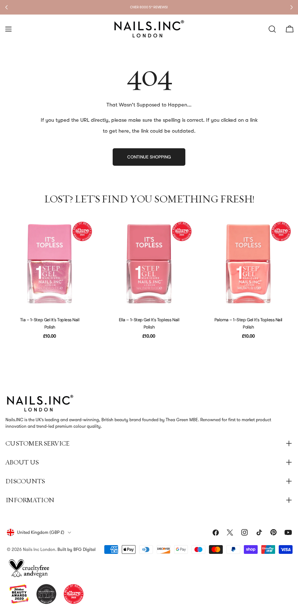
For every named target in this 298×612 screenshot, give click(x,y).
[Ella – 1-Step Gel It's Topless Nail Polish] (149, 264)
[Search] (272, 29)
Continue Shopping (149, 157)
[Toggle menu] (8, 29)
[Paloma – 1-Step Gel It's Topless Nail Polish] (248, 264)
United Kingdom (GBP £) (40, 532)
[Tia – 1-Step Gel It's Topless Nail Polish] (49, 264)
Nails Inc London (39, 549)
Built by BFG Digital (76, 549)
